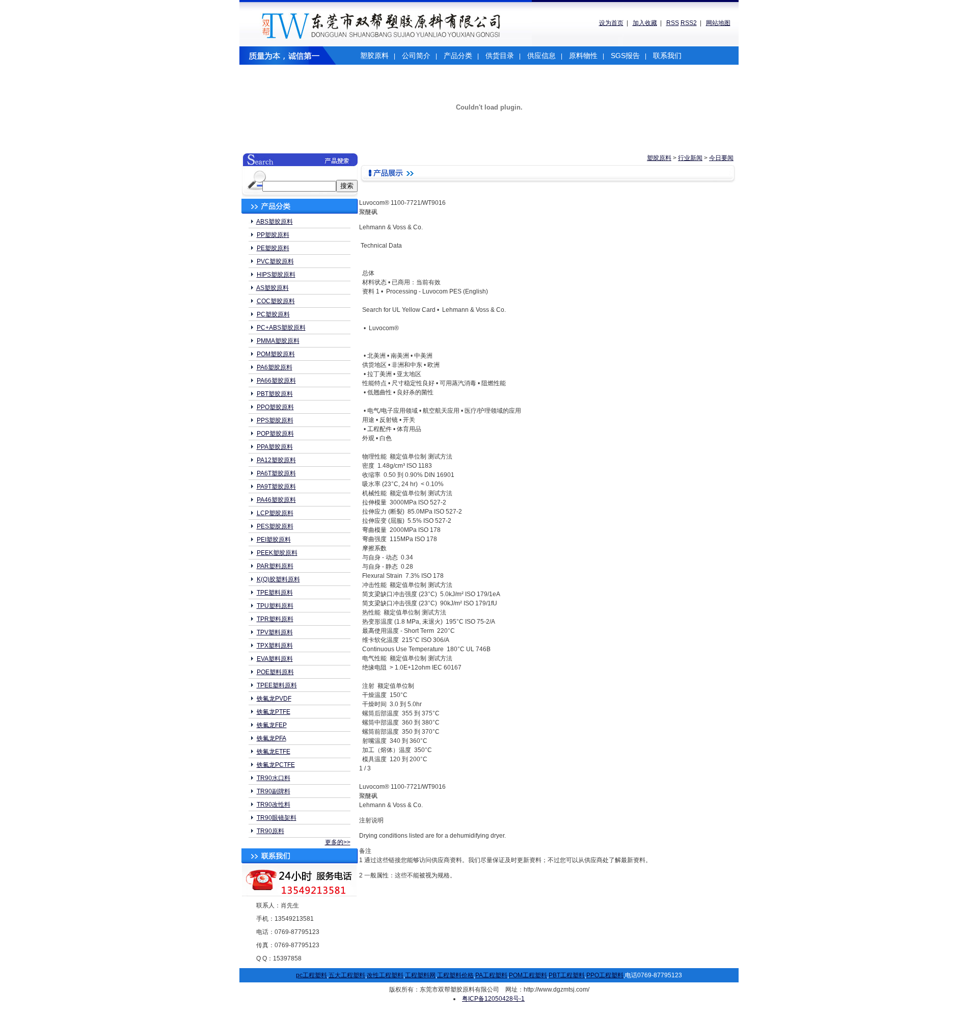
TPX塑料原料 (275, 645)
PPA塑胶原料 (275, 446)
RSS (672, 22)
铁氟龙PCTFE (276, 764)
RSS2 (689, 22)
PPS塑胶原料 (275, 420)
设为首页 (611, 22)
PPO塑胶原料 (275, 407)
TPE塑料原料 (275, 592)
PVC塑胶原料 (275, 261)
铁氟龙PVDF (274, 698)
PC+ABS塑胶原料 (281, 327)
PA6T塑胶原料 (276, 473)
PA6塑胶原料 (274, 367)
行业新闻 (690, 158)
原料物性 (583, 55)
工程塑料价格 (455, 975)
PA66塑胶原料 (276, 380)
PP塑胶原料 (273, 234)
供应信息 (541, 55)
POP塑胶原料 (275, 433)
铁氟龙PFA (271, 738)
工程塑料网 (420, 975)
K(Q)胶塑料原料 (278, 579)
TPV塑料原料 (275, 632)
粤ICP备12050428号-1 (493, 998)
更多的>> (337, 842)
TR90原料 (270, 831)
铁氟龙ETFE (273, 751)
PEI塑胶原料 (274, 539)
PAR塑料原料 (275, 566)
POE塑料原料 (275, 672)
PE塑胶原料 (273, 248)
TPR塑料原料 (275, 619)
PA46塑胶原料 (276, 499)
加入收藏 (645, 22)
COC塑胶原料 (276, 301)
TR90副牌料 (273, 791)
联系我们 (667, 55)
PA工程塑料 (491, 975)
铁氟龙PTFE (273, 711)
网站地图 (718, 22)
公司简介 (416, 55)
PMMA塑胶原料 (278, 340)
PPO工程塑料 (604, 975)
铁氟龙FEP (272, 725)
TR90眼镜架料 (276, 817)
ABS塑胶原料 (274, 221)
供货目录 (499, 55)
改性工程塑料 (385, 975)
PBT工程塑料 (567, 975)
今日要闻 (721, 158)
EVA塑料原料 (275, 658)
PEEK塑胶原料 (277, 552)
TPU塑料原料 (275, 605)
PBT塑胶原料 (275, 393)
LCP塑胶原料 (275, 513)
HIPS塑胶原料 (276, 274)
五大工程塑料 (347, 975)
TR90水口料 (273, 778)
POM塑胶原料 (276, 354)
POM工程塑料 (528, 975)
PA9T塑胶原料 (276, 486)
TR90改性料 (273, 804)
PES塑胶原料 (275, 526)
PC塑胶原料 (273, 314)
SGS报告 (625, 55)
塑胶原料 (374, 55)
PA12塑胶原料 (276, 460)
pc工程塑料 (311, 975)
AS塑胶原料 (272, 287)
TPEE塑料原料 (277, 685)
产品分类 (458, 55)
